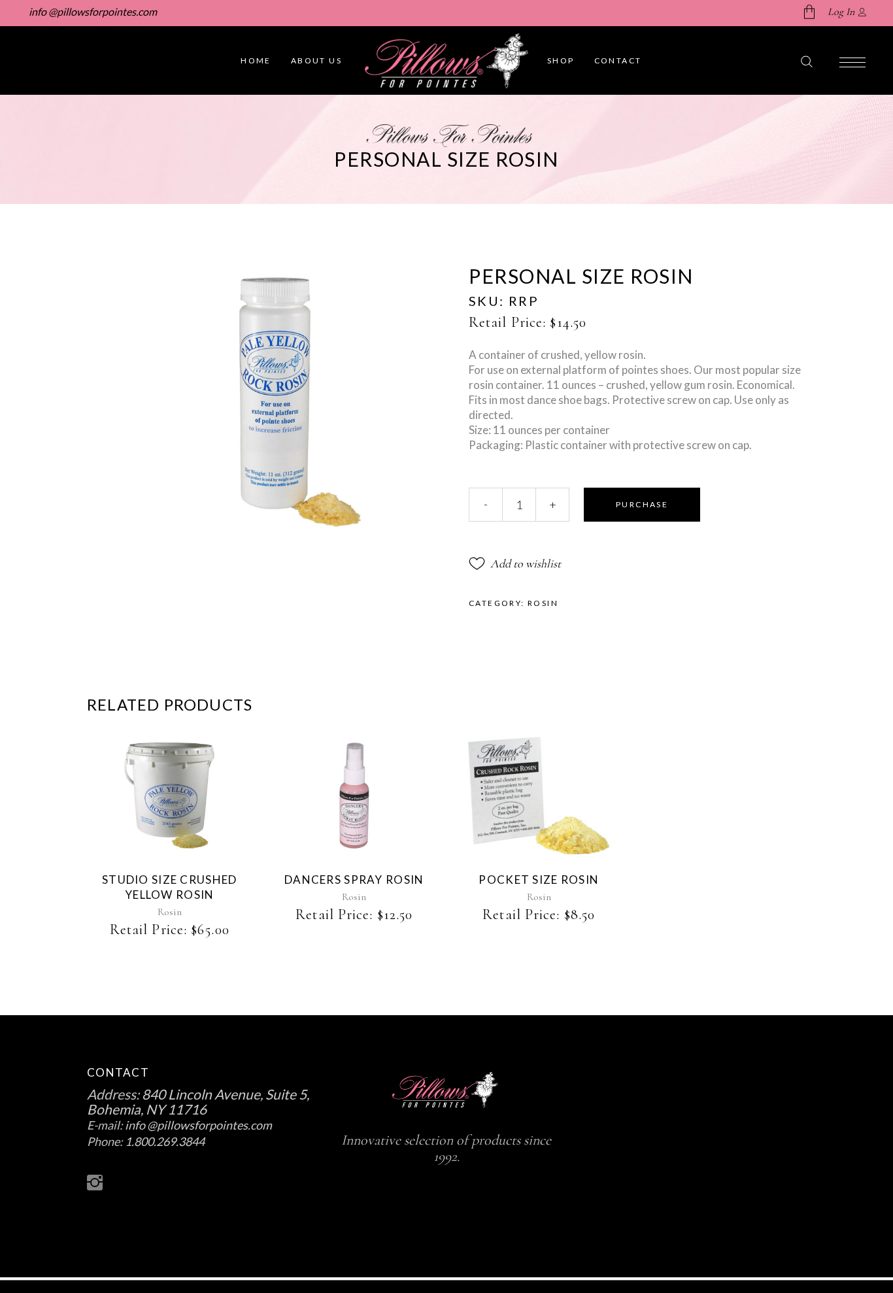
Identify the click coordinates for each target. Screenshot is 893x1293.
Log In (841, 11)
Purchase (642, 504)
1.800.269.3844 (165, 1141)
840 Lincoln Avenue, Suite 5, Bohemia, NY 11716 (198, 1101)
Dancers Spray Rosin (354, 879)
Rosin (543, 603)
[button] (515, 563)
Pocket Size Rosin (539, 879)
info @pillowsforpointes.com (92, 11)
